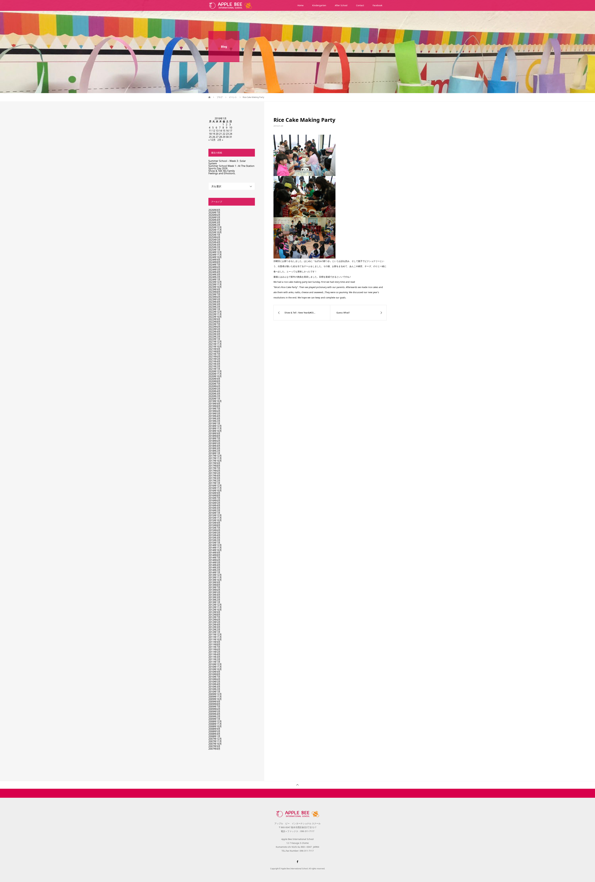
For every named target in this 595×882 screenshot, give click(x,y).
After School (341, 5)
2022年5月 (214, 329)
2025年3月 (214, 244)
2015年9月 (214, 522)
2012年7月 (214, 617)
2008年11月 (215, 724)
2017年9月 (214, 463)
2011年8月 (214, 644)
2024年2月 (214, 277)
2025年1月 (214, 249)
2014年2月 (214, 570)
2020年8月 (214, 381)
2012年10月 (215, 609)
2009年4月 (214, 714)
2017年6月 (214, 470)
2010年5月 (214, 681)
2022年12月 (215, 311)
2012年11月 (215, 607)
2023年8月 (214, 292)
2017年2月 (214, 480)
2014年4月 (214, 565)
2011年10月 (215, 639)
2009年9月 (214, 701)
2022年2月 (214, 336)
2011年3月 (214, 657)
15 (224, 130)
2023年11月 (215, 284)
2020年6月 (214, 386)
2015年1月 (214, 542)
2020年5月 (214, 388)
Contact (360, 5)
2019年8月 (214, 406)
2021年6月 (214, 356)
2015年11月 (215, 518)
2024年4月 (214, 272)
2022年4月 (214, 331)
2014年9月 (214, 552)
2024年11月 (215, 254)
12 (213, 130)
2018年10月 (215, 431)
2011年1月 (214, 662)
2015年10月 (215, 520)
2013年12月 (215, 575)
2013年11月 (215, 577)
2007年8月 (214, 748)
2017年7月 (214, 468)
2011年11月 (215, 637)
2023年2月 (214, 306)
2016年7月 (214, 498)
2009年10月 (215, 699)
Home (301, 5)
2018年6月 (214, 441)
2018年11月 (215, 428)
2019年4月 (214, 416)
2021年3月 (214, 364)
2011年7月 (214, 647)
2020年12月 (215, 371)
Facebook (377, 5)
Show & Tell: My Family (221, 171)
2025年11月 (215, 230)
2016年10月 (215, 490)
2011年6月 (214, 649)
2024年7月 (214, 264)
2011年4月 (214, 654)
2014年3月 (214, 567)
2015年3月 (214, 537)
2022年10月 (215, 316)
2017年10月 (215, 460)
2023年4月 (214, 302)
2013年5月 (214, 592)
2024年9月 (214, 259)
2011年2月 (214, 659)
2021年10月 (215, 346)
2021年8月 (214, 351)
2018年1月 (214, 453)
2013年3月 (214, 597)
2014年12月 (215, 545)
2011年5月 (214, 652)
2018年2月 (214, 450)
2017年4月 (214, 475)
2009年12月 (215, 694)
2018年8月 (214, 436)
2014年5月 (214, 562)
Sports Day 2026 (217, 168)
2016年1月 (214, 513)
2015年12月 (215, 515)
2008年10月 (215, 726)
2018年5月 (214, 443)
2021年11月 (215, 344)
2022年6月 (214, 326)
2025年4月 (214, 242)
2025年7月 (214, 234)
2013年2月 (214, 599)
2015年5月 (214, 532)
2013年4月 (214, 594)
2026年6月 (214, 215)
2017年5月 (214, 473)
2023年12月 (215, 282)
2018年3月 (214, 448)
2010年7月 (214, 676)
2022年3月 (214, 334)
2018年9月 (214, 433)
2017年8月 (214, 465)
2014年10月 (215, 550)
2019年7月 (214, 408)
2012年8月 (214, 614)
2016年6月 (214, 500)
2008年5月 (214, 731)
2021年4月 (214, 361)
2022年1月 (214, 339)
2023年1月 (214, 309)
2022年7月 (214, 324)
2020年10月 (215, 376)
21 (220, 133)
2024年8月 (214, 262)
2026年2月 (214, 225)
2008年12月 (215, 721)
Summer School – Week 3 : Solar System (227, 162)
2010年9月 (214, 671)
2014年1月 (214, 572)
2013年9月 (214, 582)
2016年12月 (215, 485)
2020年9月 (214, 378)
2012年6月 (214, 619)
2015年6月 (214, 530)
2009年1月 (214, 719)
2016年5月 (214, 503)
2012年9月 (214, 612)
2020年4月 (214, 391)
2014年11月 (215, 547)
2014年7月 (214, 557)
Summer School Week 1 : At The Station (231, 166)
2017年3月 (214, 478)
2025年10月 (215, 232)
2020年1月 (214, 398)
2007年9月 (214, 746)
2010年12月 (215, 664)
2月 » (220, 140)
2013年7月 (214, 587)
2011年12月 (215, 634)
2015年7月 (214, 527)
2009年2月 (214, 716)
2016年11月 (215, 488)
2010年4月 (214, 684)
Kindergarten (319, 5)
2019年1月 (214, 423)
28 (220, 137)
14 (220, 130)
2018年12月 (215, 426)
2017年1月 (214, 483)
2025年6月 (214, 237)
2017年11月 (215, 458)
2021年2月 (214, 366)
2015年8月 (214, 525)
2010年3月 (214, 686)
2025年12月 (215, 227)
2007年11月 (215, 741)
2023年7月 (214, 294)
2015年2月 (214, 540)
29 (224, 137)
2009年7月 (214, 706)
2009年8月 (214, 704)
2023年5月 (214, 299)
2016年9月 (214, 493)
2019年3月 (214, 418)
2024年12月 (215, 252)
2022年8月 (214, 321)
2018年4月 (214, 446)
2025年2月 (214, 247)
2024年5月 (214, 269)
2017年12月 (215, 455)
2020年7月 (214, 383)
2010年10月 (215, 669)
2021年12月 (215, 341)
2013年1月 (214, 602)
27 (217, 137)
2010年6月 (214, 679)
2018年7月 (214, 438)
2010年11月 (215, 666)
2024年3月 (214, 274)
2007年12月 (215, 738)
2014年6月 (214, 560)
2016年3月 (214, 508)
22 (224, 133)
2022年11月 (215, 314)
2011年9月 (214, 642)
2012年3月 (214, 627)
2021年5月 (214, 359)
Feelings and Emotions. (222, 173)
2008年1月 (214, 736)
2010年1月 (214, 691)
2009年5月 (214, 711)
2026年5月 (214, 217)
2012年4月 (214, 624)
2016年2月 (214, 510)
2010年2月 (214, 689)
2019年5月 (214, 413)
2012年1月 (214, 632)
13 (217, 130)
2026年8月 (214, 210)
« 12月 (212, 140)
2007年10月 (215, 743)
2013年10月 (215, 580)
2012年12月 (215, 604)
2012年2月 (214, 629)
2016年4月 (214, 505)
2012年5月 (214, 622)
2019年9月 (214, 403)
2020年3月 (214, 393)
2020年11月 (215, 374)
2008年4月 (214, 734)
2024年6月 (214, 267)
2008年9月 (214, 729)
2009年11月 (215, 696)
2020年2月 (214, 396)
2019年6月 (214, 411)
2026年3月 (214, 222)
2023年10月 (215, 287)
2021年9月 (214, 349)
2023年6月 (214, 297)
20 (217, 133)
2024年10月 (215, 257)
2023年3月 (214, 304)
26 (213, 137)
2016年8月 (214, 495)
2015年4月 (214, 535)
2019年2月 (214, 421)
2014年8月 (214, 555)
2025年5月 (214, 239)
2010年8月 (214, 674)
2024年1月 (214, 279)
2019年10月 (215, 401)
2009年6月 (214, 709)
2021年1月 (214, 369)
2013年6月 (214, 590)
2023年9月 (214, 289)
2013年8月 (214, 585)
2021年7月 (214, 354)
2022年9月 (214, 319)
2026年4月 (214, 220)
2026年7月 (214, 212)
